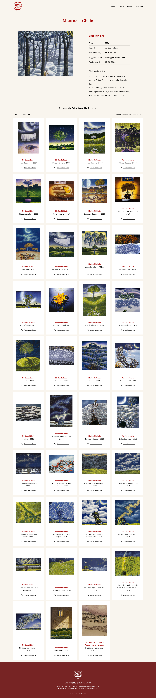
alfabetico (137, 114)
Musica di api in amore (28, 648)
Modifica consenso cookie (89, 688)
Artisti (121, 7)
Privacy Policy (62, 688)
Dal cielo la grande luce (127, 534)
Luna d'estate (25, 325)
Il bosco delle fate (26, 214)
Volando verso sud (59, 325)
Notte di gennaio (125, 439)
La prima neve (125, 269)
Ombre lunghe (58, 214)
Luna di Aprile (91, 163)
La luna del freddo (125, 381)
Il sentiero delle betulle (61, 436)
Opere (130, 7)
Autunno (25, 269)
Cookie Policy (74, 688)
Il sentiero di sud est (28, 483)
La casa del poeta (59, 590)
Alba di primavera (92, 325)
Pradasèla (59, 381)
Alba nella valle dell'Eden (94, 267)
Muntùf (26, 381)
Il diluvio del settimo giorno (94, 483)
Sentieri (25, 439)
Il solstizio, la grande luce (127, 483)
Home (112, 7)
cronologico (126, 114)
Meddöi (92, 381)
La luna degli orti (125, 325)
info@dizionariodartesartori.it (89, 686)
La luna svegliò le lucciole (94, 588)
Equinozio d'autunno (92, 214)
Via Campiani (59, 650)
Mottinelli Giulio (78, 20)
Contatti (139, 7)
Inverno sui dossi (92, 439)
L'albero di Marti (58, 163)
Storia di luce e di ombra (127, 211)
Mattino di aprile (58, 269)
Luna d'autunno (26, 163)
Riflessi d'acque (125, 163)
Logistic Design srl (81, 693)
